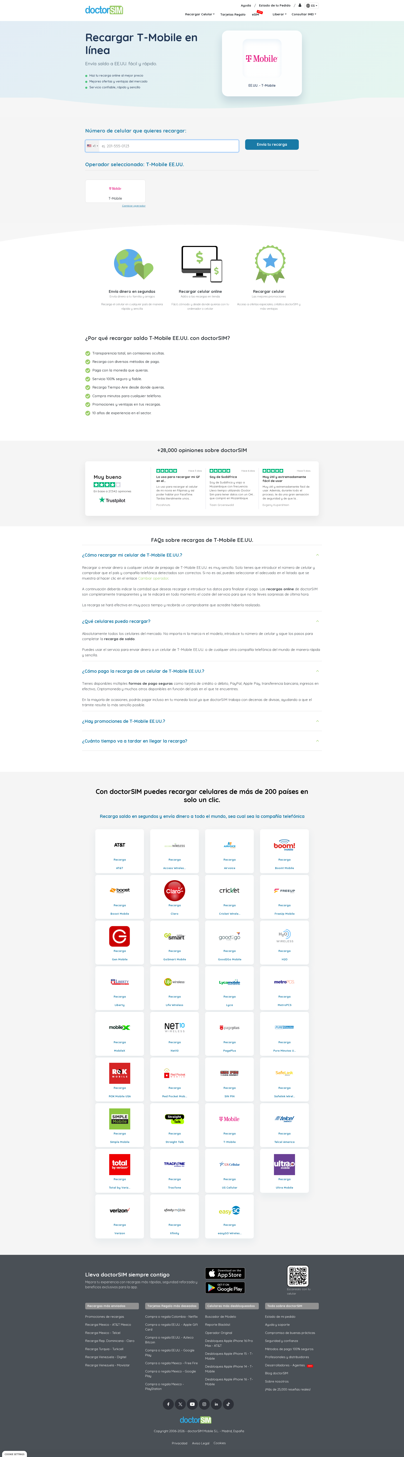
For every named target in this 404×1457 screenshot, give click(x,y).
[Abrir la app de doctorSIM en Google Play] (225, 1288)
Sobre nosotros (277, 1381)
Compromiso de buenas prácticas (290, 1333)
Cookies (220, 1443)
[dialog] (14, 1454)
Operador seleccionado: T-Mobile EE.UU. (134, 164)
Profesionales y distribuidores (287, 1357)
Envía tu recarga (272, 144)
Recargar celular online (200, 291)
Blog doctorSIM (276, 1373)
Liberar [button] (278, 14)
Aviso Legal (200, 1443)
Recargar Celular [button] (198, 14)
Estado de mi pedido (280, 1317)
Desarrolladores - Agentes (288, 1365)
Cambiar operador (134, 205)
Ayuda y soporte (277, 1325)
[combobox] (92, 146)
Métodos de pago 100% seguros (289, 1349)
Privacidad (179, 1443)
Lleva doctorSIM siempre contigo (127, 1274)
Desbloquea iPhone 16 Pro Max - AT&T (229, 1343)
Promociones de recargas (104, 1317)
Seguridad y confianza (281, 1341)
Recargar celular (268, 291)
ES (313, 6)
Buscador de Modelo (220, 1317)
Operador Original (218, 1333)
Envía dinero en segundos (132, 291)
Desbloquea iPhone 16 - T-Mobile (229, 1381)
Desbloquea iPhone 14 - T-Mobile (229, 1368)
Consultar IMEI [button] (303, 14)
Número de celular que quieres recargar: (135, 131)
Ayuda (246, 5)
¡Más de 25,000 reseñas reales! (288, 1389)
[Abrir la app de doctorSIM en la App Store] (225, 1273)
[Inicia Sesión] (299, 5)
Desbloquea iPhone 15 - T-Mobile (229, 1356)
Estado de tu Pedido (275, 5)
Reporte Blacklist (217, 1325)
